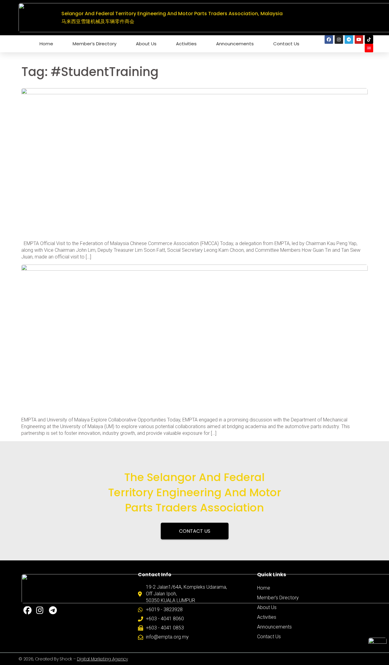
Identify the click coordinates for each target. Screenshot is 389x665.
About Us (146, 43)
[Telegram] (349, 39)
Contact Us (286, 43)
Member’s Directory (94, 43)
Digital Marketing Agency (102, 659)
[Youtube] (359, 39)
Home (46, 43)
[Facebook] (329, 39)
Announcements (235, 43)
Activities (186, 43)
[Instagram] (339, 39)
